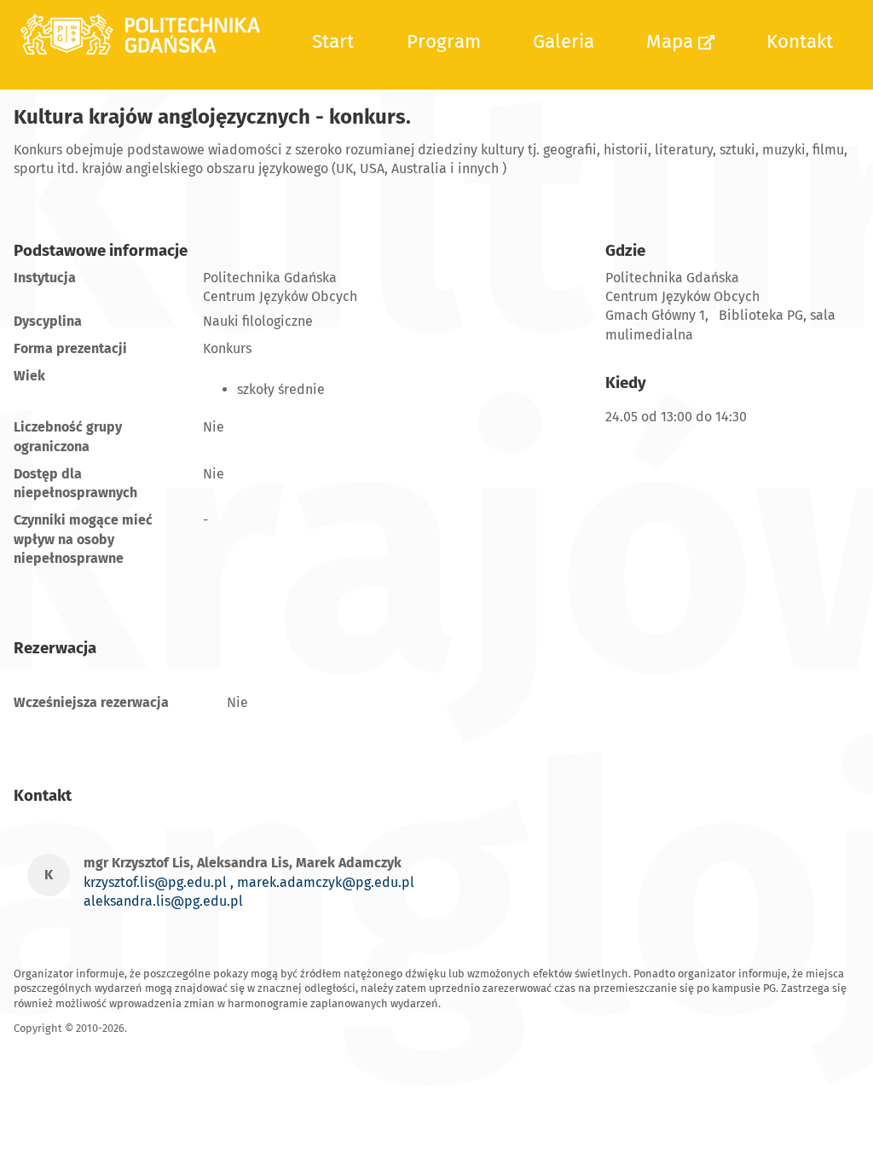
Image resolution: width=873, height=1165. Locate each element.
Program (444, 41)
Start (333, 41)
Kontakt (799, 41)
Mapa (672, 41)
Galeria (563, 41)
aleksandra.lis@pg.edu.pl (163, 901)
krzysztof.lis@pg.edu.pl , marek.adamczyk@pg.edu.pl (249, 882)
